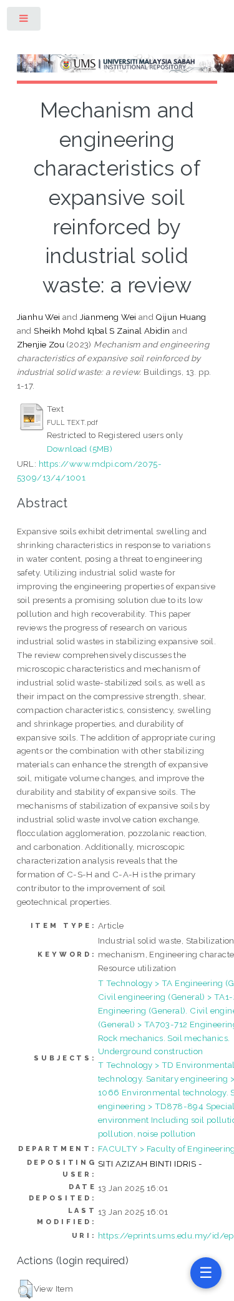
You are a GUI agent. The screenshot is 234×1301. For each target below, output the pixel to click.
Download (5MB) (80, 449)
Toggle (24, 21)
